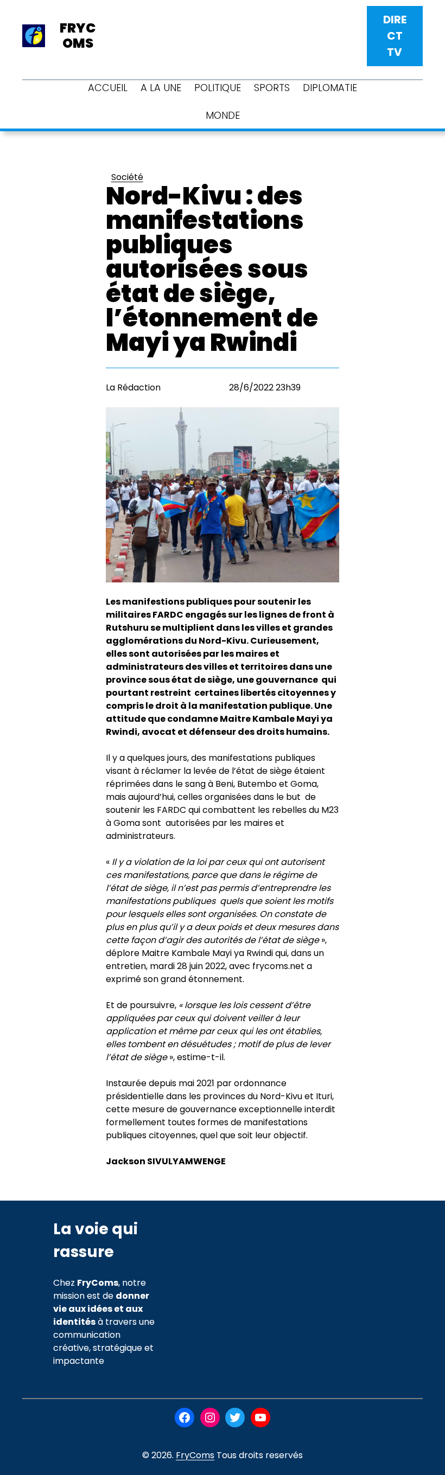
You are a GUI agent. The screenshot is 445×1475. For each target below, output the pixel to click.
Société (127, 177)
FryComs (195, 1455)
